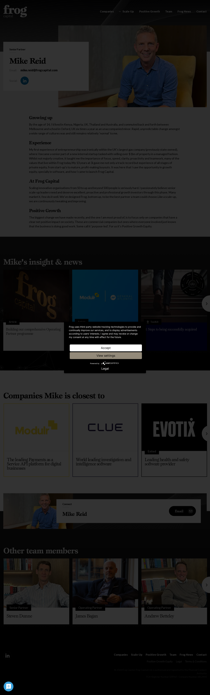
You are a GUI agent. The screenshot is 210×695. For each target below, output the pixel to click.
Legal (105, 368)
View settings (105, 355)
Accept (106, 348)
